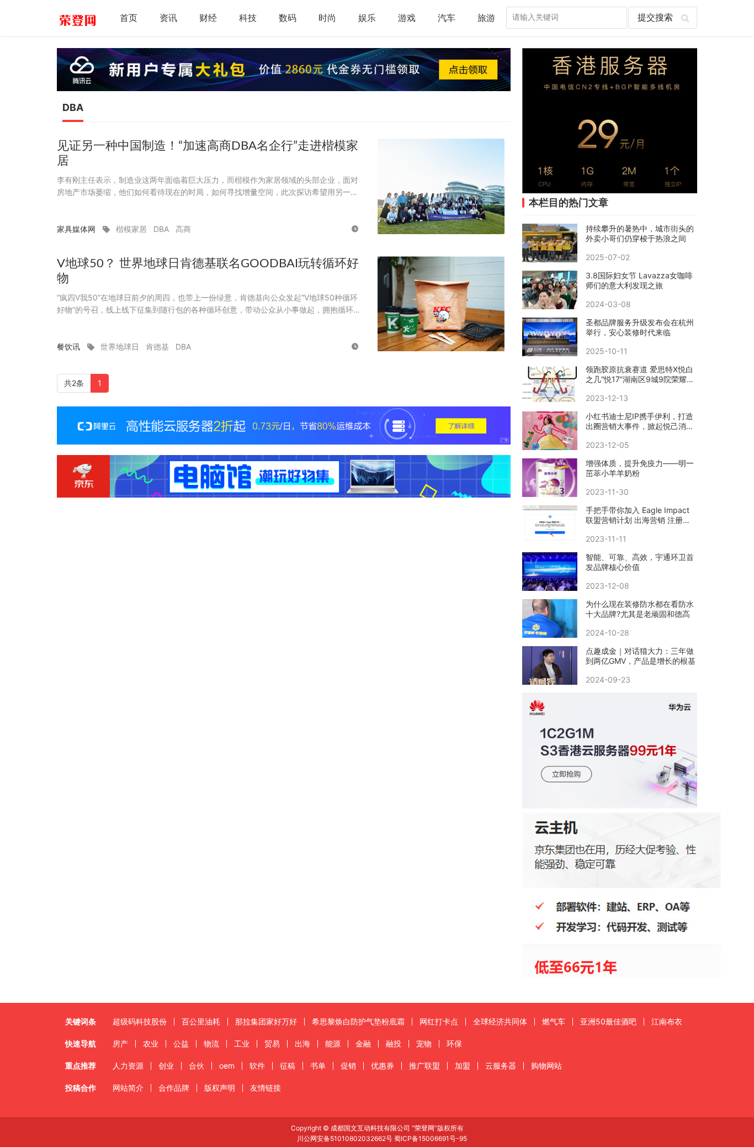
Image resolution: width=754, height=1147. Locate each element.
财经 (208, 18)
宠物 (424, 1043)
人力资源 (128, 1065)
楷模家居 (131, 229)
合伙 (196, 1065)
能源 (333, 1043)
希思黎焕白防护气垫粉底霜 (358, 1021)
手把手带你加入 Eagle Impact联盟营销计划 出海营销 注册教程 (638, 515)
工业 (241, 1043)
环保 (454, 1043)
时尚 (327, 18)
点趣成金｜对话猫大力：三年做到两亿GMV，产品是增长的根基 (640, 655)
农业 (150, 1043)
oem (227, 1065)
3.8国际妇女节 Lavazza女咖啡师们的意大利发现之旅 (639, 280)
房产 (120, 1043)
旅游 (486, 18)
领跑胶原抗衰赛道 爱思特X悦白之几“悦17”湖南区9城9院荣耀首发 (640, 374)
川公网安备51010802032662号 (343, 1138)
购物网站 (546, 1065)
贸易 (272, 1043)
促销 (348, 1065)
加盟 (462, 1065)
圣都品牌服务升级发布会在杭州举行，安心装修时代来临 (640, 327)
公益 (181, 1043)
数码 (287, 18)
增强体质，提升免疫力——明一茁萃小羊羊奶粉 (640, 468)
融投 (393, 1043)
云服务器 (500, 1065)
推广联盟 (424, 1065)
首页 (128, 18)
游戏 (407, 18)
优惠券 (382, 1065)
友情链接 (265, 1087)
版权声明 (219, 1087)
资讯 (168, 18)
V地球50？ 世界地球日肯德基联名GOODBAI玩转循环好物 (208, 270)
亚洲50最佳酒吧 (608, 1021)
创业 (166, 1065)
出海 (302, 1043)
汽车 (446, 18)
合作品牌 (173, 1087)
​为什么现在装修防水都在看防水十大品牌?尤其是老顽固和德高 (640, 609)
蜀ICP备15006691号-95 (430, 1138)
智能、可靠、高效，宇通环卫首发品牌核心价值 (640, 562)
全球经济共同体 (500, 1021)
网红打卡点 (439, 1021)
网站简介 (128, 1087)
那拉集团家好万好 (266, 1021)
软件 (257, 1065)
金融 (363, 1043)
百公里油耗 (201, 1021)
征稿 (287, 1065)
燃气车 (553, 1021)
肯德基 (157, 346)
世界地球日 (119, 346)
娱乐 (367, 18)
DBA (161, 229)
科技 (248, 18)
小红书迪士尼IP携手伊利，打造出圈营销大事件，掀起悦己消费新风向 (640, 421)
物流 (211, 1043)
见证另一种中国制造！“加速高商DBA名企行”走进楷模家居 (207, 153)
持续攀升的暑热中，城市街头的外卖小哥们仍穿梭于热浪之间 (640, 233)
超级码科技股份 (140, 1021)
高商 (183, 229)
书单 (318, 1065)
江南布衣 (666, 1021)
